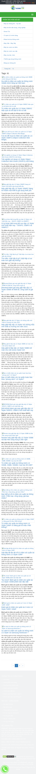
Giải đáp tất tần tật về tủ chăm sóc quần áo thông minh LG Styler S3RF (17, 554)
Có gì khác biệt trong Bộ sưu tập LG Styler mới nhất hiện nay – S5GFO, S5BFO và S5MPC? (17, 225)
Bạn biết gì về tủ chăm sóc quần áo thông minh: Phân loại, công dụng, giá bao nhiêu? (17, 496)
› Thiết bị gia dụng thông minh (12, 59)
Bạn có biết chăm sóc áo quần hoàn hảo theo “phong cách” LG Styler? (16, 378)
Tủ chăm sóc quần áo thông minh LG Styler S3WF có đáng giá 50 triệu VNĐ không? (16, 525)
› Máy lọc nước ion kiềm (10, 47)
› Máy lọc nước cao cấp (10, 51)
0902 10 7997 (10, 742)
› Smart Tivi (6, 31)
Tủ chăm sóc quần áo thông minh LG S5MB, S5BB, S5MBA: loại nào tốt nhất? (17, 464)
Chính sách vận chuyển (10, 688)
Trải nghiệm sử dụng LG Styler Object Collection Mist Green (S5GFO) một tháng (17, 160)
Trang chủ (7, 68)
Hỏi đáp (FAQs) (8, 704)
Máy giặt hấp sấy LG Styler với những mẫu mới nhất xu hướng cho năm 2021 (17, 326)
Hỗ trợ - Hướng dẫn (9, 718)
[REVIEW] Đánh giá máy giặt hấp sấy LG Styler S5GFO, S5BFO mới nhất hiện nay (17, 409)
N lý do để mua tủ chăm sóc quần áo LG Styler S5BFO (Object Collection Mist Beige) (16, 138)
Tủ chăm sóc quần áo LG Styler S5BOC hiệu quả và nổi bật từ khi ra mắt (16, 109)
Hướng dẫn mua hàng (10, 682)
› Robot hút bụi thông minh (11, 39)
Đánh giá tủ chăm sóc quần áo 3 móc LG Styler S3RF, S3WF (17, 608)
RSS (33, 3)
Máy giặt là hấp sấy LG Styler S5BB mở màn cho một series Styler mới (16, 349)
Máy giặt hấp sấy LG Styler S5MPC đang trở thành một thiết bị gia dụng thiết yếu (17, 189)
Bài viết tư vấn (7, 707)
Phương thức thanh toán (10, 685)
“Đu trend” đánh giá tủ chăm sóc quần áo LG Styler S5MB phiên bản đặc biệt (17, 581)
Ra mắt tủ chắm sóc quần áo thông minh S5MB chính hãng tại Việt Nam (17, 82)
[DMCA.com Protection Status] (8, 756)
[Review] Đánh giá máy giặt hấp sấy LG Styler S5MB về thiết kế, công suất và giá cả (17, 289)
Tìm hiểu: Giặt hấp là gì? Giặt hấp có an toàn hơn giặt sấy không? (16, 259)
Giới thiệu (6, 679)
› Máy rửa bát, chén (9, 55)
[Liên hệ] (5, 769)
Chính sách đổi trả (8, 691)
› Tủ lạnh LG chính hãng (10, 35)
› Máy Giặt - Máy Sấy (9, 43)
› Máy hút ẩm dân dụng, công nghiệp (14, 27)
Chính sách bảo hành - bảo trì (12, 694)
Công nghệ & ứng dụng (10, 710)
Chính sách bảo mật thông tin (12, 697)
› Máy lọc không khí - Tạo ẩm (12, 23)
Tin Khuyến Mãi (8, 716)
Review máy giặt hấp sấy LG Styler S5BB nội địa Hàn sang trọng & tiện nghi (17, 439)
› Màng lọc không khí (9, 63)
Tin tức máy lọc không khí (11, 713)
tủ (13, 68)
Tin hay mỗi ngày (8, 721)
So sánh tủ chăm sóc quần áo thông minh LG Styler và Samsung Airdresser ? (17, 632)
